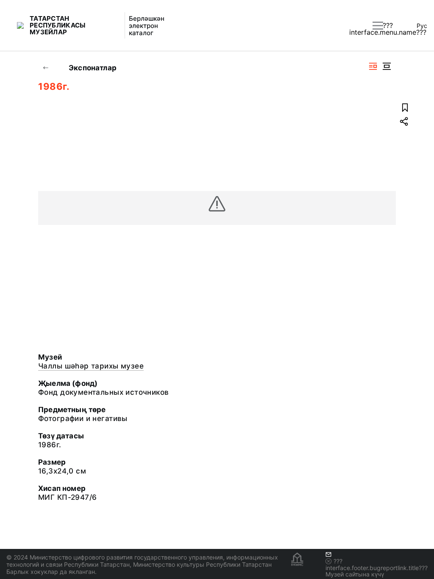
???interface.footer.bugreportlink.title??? (377, 564)
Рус (422, 25)
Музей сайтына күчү (355, 574)
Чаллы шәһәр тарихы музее (91, 366)
